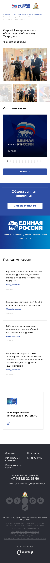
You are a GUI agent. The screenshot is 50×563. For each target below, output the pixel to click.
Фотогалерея (35, 14)
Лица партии (33, 453)
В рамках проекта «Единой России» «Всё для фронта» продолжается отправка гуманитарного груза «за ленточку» (24, 276)
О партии (10, 453)
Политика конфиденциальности (25, 531)
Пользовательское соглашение (25, 529)
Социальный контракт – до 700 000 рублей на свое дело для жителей (24, 303)
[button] (7, 161)
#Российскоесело (13, 309)
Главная (7, 14)
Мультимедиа (20, 14)
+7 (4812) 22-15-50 (25, 478)
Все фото (25, 171)
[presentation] (9, 64)
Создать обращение (25, 205)
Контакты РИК (34, 458)
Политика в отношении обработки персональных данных (25, 535)
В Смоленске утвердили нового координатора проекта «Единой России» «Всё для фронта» (22, 329)
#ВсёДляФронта (13, 285)
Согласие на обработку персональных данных (25, 538)
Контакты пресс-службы (13, 466)
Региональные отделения (12, 459)
